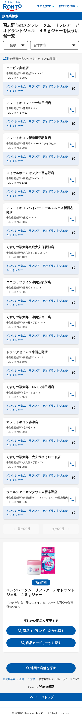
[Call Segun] (72, 75)
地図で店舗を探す (43, 668)
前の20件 (24, 529)
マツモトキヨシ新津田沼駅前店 (28, 138)
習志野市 (40, 45)
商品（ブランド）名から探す (43, 630)
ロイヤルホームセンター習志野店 (30, 173)
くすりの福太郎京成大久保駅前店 (30, 247)
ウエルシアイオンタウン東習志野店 (31, 492)
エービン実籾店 (17, 68)
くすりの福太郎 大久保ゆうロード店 (33, 457)
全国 (21, 679)
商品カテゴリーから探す (43, 643)
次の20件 (58, 529)
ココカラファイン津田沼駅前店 (28, 282)
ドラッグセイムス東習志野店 (27, 352)
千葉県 (31, 679)
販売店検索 (9, 679)
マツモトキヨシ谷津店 (22, 422)
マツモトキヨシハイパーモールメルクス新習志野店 (39, 210)
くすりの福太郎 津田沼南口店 (28, 317)
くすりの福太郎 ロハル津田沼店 (30, 387)
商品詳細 (41, 582)
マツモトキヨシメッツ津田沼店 (28, 103)
